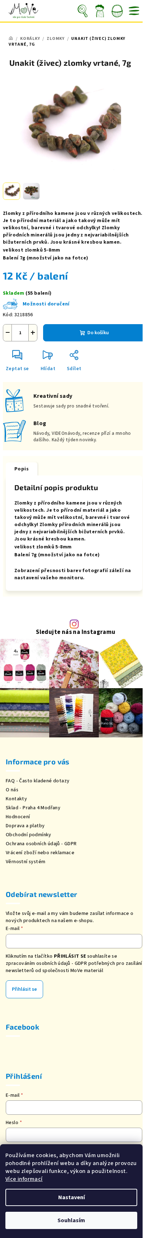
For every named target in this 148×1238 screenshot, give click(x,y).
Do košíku (98, 332)
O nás (12, 789)
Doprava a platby (25, 825)
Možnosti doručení (46, 304)
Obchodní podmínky (28, 834)
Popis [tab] (21, 469)
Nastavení (71, 1197)
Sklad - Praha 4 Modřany (33, 807)
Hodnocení (18, 816)
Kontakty (16, 798)
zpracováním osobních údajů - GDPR (46, 963)
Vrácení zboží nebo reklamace (40, 852)
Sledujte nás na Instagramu (75, 632)
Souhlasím (71, 1220)
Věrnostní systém (25, 861)
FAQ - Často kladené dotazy (37, 780)
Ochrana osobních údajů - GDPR (41, 843)
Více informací (24, 1179)
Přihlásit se (24, 989)
